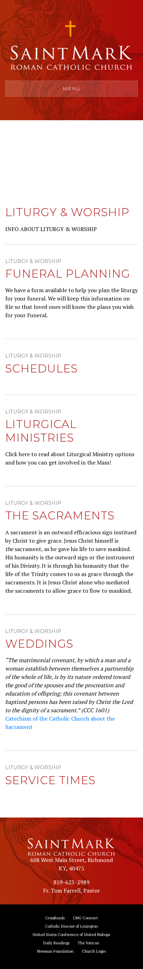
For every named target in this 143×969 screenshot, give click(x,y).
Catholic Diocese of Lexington (71, 926)
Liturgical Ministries (41, 430)
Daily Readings (56, 942)
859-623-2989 (71, 882)
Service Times (50, 780)
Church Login (94, 951)
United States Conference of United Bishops (71, 934)
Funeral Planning (67, 273)
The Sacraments (60, 515)
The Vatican (88, 942)
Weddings (39, 643)
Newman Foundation (55, 951)
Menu (72, 88)
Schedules (41, 368)
